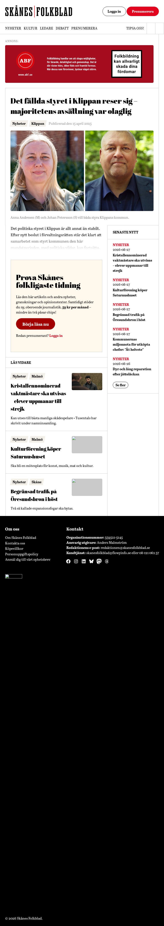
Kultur (30, 28)
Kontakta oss (15, 543)
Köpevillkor (14, 548)
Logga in (114, 11)
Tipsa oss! (135, 28)
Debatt (62, 28)
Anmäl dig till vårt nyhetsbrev (27, 559)
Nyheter (13, 28)
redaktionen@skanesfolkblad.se (125, 547)
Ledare (46, 28)
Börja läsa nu (35, 324)
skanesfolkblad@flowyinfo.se (108, 552)
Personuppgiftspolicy (21, 554)
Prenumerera (143, 11)
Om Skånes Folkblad (20, 537)
